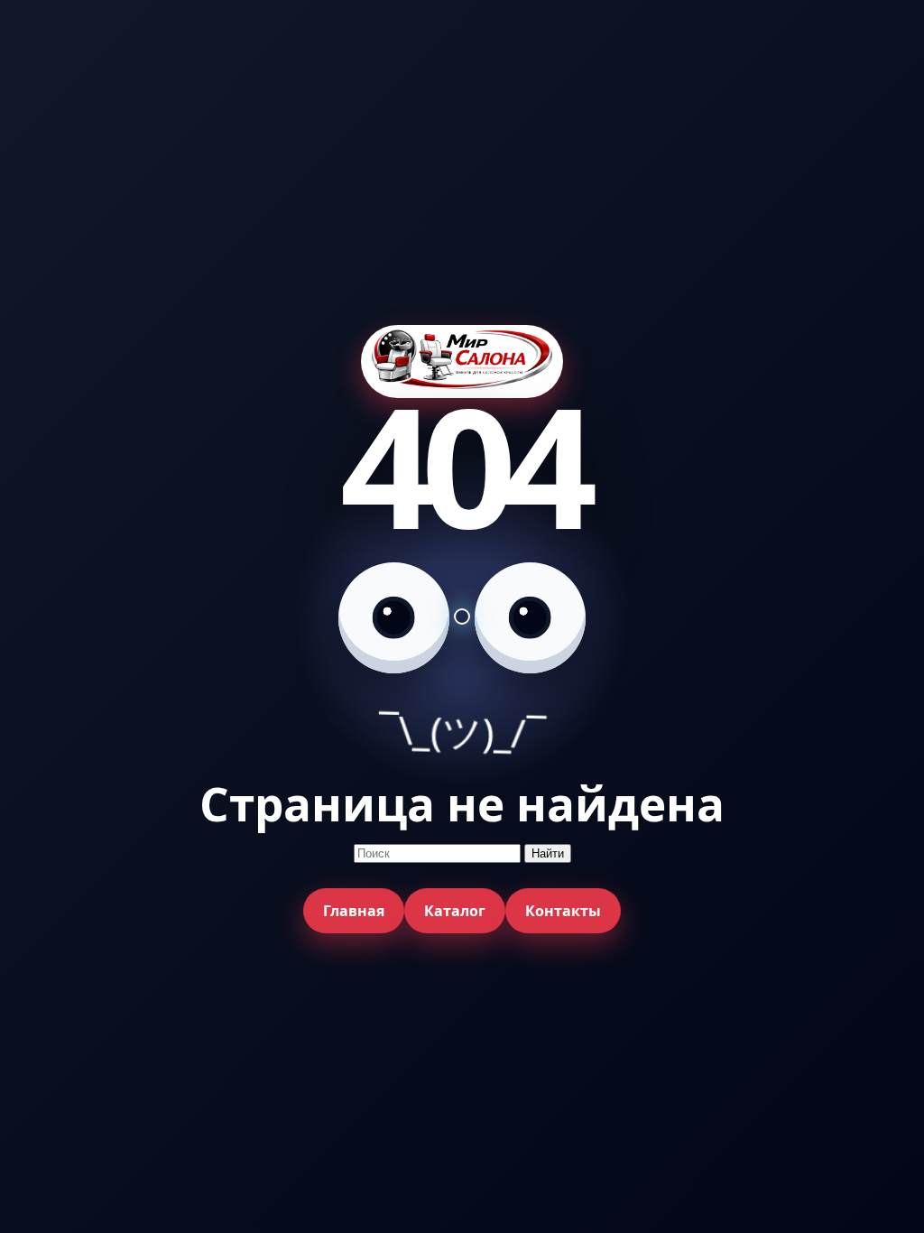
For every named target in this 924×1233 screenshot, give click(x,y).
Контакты (563, 911)
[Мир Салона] (462, 361)
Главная (353, 911)
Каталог (454, 911)
